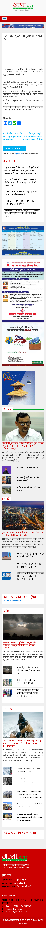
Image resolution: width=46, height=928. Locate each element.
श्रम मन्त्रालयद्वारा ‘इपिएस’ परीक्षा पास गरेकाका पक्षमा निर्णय (29, 565)
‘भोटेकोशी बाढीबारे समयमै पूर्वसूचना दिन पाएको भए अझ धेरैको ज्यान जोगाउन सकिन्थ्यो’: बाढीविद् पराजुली (23, 446)
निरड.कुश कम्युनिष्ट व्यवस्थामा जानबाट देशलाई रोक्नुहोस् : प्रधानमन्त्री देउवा (33, 136)
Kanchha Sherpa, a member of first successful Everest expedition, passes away (29, 781)
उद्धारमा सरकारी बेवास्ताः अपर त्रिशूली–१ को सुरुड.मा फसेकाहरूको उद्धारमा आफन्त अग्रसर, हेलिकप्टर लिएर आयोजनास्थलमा (21, 170)
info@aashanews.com (14, 909)
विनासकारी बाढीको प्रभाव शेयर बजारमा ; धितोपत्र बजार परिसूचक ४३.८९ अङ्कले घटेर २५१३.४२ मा (21, 182)
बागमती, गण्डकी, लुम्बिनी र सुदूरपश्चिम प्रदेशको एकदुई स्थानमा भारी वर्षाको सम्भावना (19, 645)
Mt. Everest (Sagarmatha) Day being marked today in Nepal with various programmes (22, 743)
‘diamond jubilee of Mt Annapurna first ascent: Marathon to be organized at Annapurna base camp (29, 794)
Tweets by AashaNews (12, 601)
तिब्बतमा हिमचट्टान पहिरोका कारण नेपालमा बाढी (28, 681)
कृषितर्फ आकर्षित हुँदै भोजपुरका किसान (29, 489)
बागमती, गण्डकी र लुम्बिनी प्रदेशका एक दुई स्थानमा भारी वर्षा (28, 670)
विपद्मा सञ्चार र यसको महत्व (28, 467)
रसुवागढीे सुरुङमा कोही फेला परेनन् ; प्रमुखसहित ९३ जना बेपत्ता (19, 202)
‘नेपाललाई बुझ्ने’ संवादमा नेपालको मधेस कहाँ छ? (30, 479)
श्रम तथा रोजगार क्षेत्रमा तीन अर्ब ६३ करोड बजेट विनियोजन (30, 555)
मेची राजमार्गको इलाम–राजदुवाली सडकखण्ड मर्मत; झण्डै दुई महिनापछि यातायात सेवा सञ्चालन (22, 213)
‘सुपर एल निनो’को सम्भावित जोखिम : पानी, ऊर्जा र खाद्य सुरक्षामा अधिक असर (28, 693)
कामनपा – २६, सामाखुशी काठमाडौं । (17, 912)
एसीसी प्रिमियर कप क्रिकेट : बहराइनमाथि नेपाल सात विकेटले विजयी (20, 193)
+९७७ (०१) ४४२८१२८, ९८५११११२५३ (17, 906)
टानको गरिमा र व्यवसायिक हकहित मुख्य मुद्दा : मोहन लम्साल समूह (13, 136)
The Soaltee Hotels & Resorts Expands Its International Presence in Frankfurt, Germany (29, 817)
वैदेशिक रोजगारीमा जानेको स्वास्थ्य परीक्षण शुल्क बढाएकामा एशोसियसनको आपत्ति (30, 576)
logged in (18, 153)
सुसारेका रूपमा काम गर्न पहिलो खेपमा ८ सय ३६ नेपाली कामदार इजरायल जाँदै (22, 533)
